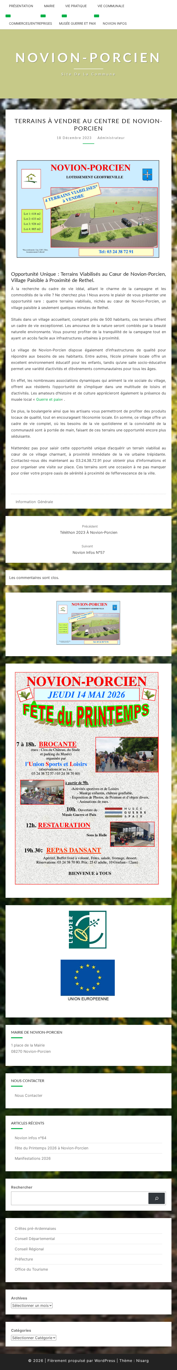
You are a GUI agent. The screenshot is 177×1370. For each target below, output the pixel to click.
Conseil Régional (29, 1249)
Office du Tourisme (31, 1269)
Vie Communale (110, 6)
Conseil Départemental (35, 1238)
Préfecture (24, 1259)
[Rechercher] (156, 1198)
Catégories (21, 1330)
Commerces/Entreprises (30, 23)
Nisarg (142, 1360)
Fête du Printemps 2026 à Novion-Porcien (51, 1148)
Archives (19, 1298)
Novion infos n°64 (30, 1138)
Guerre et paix (48, 399)
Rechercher (21, 1187)
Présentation (21, 6)
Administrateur (111, 138)
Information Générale (34, 501)
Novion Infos (115, 23)
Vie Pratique (76, 6)
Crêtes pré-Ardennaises (35, 1228)
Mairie (49, 6)
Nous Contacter (28, 1095)
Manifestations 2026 (33, 1158)
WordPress (104, 1360)
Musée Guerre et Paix (77, 23)
